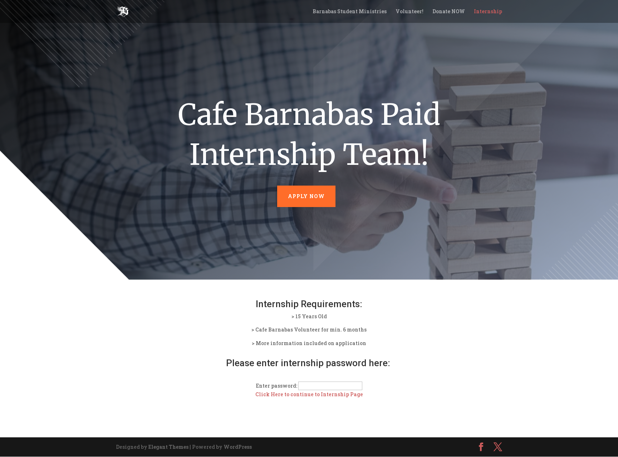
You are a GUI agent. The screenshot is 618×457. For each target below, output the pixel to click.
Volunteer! (409, 12)
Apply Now (306, 196)
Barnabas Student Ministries (350, 12)
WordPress (238, 446)
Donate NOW (448, 12)
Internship (488, 12)
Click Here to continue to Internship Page (309, 394)
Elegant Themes (168, 446)
